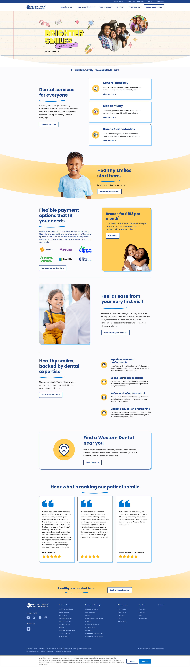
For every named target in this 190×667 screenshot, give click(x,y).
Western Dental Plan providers (94, 636)
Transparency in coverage (63, 651)
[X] (34, 618)
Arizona (143, 10)
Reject (132, 661)
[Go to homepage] (36, 7)
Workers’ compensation (92, 624)
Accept (145, 661)
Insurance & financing (85, 7)
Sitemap (29, 648)
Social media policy (70, 648)
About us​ (120, 7)
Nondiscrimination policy (54, 648)
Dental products (63, 636)
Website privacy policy (85, 648)
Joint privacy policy (47, 651)
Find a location (134, 7)
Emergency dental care (66, 609)
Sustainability (143, 618)
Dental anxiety (122, 621)
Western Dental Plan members (94, 633)
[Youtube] (28, 618)
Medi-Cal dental (90, 612)
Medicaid (88, 615)
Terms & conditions (39, 648)
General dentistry (64, 612)
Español (159, 1)
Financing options (90, 627)
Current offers (89, 630)
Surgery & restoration (65, 621)
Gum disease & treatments (67, 630)
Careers (160, 605)
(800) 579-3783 (118, 1)
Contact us (127, 11)
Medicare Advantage (91, 609)
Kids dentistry (63, 615)
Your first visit (121, 609)
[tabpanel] (56, 529)
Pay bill (150, 1)
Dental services (66, 7)
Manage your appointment (135, 1)
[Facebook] (40, 618)
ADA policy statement (33, 651)
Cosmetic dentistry (64, 633)
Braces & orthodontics (65, 618)
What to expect (105, 7)
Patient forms (122, 612)
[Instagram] (46, 618)
